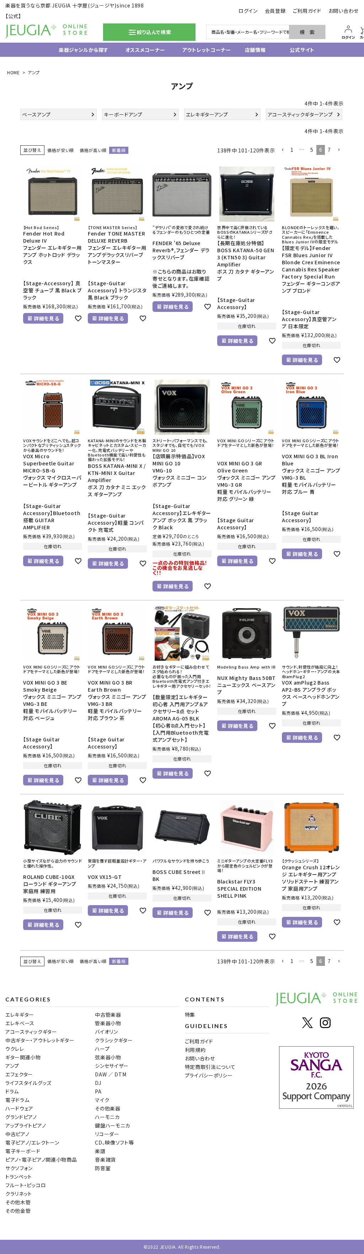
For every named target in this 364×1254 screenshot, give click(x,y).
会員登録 (275, 10)
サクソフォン (19, 1168)
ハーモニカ (107, 1116)
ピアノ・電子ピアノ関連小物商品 (41, 1159)
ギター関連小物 (23, 1057)
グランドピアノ (21, 1116)
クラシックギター (114, 1040)
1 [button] (292, 149)
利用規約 (195, 1049)
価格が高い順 (93, 150)
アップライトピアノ (25, 1125)
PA (98, 1091)
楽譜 (100, 1151)
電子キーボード (23, 1151)
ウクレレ (14, 1048)
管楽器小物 (108, 1023)
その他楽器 (108, 1108)
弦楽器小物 (108, 1057)
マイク (102, 1099)
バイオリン (106, 1031)
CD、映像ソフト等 (114, 1142)
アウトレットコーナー (197, 49)
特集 (190, 1014)
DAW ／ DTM (110, 1074)
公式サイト (297, 49)
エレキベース (19, 1023)
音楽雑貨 (105, 1159)
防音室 (103, 1168)
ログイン (248, 10)
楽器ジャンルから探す (76, 49)
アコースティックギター (31, 1031)
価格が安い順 (60, 150)
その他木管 (18, 1202)
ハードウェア (19, 1108)
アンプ (12, 1065)
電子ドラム (17, 1099)
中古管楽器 (108, 1014)
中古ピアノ (17, 1133)
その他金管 (18, 1210)
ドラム (12, 1091)
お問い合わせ (343, 10)
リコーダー (107, 1133)
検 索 (307, 32)
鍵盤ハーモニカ (112, 1125)
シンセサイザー (112, 1065)
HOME (13, 72)
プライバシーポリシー (209, 1075)
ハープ (102, 1048)
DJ (98, 1082)
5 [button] (312, 149)
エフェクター (19, 1074)
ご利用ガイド (307, 10)
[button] (283, 150)
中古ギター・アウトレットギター (40, 1040)
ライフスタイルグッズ (28, 1082)
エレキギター (19, 1014)
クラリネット (18, 1193)
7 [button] (329, 149)
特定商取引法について (210, 1066)
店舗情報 (251, 49)
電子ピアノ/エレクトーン (32, 1142)
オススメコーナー (137, 49)
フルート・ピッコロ (25, 1185)
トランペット (18, 1176)
